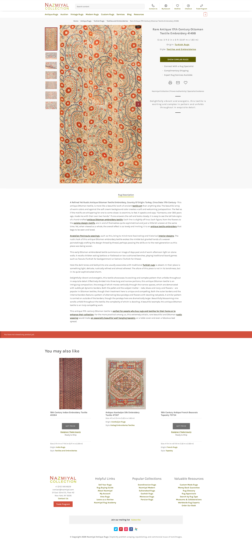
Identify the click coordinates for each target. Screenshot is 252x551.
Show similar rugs (178, 59)
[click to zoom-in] (100, 104)
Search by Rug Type (189, 496)
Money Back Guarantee (189, 487)
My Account (166, 9)
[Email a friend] (178, 83)
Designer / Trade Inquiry (70, 432)
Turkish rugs (149, 265)
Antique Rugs (85, 21)
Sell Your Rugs (105, 485)
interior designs (166, 236)
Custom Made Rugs (189, 485)
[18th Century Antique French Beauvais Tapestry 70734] (181, 383)
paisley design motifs (84, 223)
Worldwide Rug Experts (189, 502)
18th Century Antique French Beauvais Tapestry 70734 (179, 413)
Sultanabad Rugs (147, 490)
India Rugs (60, 447)
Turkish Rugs (99, 21)
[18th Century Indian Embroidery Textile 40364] (70, 383)
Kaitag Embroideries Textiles (122, 425)
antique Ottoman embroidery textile (105, 219)
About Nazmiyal (105, 490)
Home (75, 21)
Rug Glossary (189, 490)
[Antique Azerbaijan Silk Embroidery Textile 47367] (126, 383)
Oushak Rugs (147, 493)
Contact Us (153, 9)
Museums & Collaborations (189, 499)
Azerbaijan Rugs (118, 422)
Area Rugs (105, 496)
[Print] (170, 83)
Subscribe (136, 520)
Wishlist (177, 9)
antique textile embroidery (164, 226)
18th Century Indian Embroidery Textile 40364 (68, 413)
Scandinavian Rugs (147, 485)
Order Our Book (189, 505)
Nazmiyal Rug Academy (105, 502)
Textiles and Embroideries (117, 21)
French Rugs (172, 447)
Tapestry (169, 451)
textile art (137, 206)
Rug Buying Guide (105, 487)
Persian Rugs (147, 499)
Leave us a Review (105, 499)
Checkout (188, 9)
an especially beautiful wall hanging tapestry (113, 318)
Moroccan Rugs (147, 496)
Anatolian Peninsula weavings (85, 236)
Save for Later (185, 83)
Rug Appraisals (189, 493)
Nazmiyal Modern (147, 487)
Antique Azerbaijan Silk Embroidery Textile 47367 (123, 413)
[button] (138, 104)
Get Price (70, 426)
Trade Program (201, 9)
